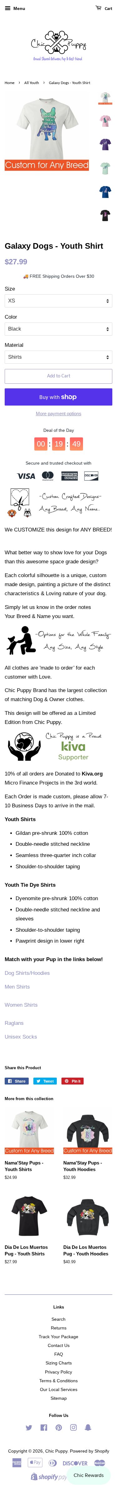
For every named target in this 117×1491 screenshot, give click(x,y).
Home (9, 83)
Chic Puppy (56, 1451)
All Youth (31, 83)
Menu (18, 8)
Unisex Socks (21, 1037)
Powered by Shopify (89, 1451)
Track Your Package (58, 1336)
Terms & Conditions (58, 1380)
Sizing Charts (59, 1362)
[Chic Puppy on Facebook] (43, 1428)
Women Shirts (21, 1005)
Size (10, 289)
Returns (58, 1327)
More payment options (58, 413)
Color (11, 317)
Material (14, 345)
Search (58, 1319)
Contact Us (59, 1345)
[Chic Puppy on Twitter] (29, 1428)
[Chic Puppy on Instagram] (73, 1428)
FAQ (58, 1354)
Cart (108, 9)
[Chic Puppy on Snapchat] (88, 1428)
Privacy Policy (58, 1371)
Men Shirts (17, 987)
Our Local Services (58, 1389)
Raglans (14, 1023)
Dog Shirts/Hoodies (27, 973)
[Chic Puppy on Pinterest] (58, 1428)
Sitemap (59, 1398)
